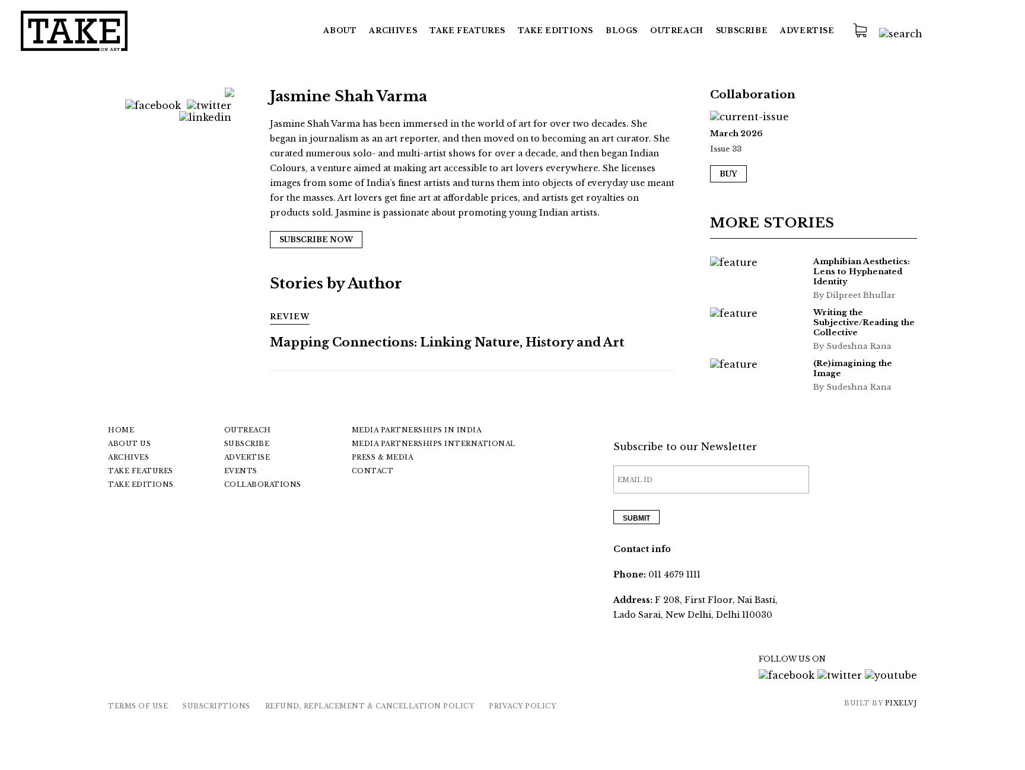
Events (240, 471)
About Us (129, 443)
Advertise (807, 30)
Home (121, 430)
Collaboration (752, 94)
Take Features (140, 471)
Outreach (677, 30)
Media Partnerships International (433, 443)
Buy (728, 173)
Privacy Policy (522, 706)
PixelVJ (901, 703)
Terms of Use (138, 706)
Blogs (622, 30)
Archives (393, 30)
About (339, 30)
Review (290, 316)
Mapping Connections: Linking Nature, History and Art (447, 342)
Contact (373, 471)
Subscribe (742, 30)
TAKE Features (467, 30)
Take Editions (555, 30)
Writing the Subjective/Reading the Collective (864, 322)
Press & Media (382, 457)
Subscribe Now (316, 239)
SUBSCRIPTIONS (216, 706)
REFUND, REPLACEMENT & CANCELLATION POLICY (370, 706)
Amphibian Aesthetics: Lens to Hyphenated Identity (861, 271)
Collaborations (262, 484)
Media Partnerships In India (417, 430)
